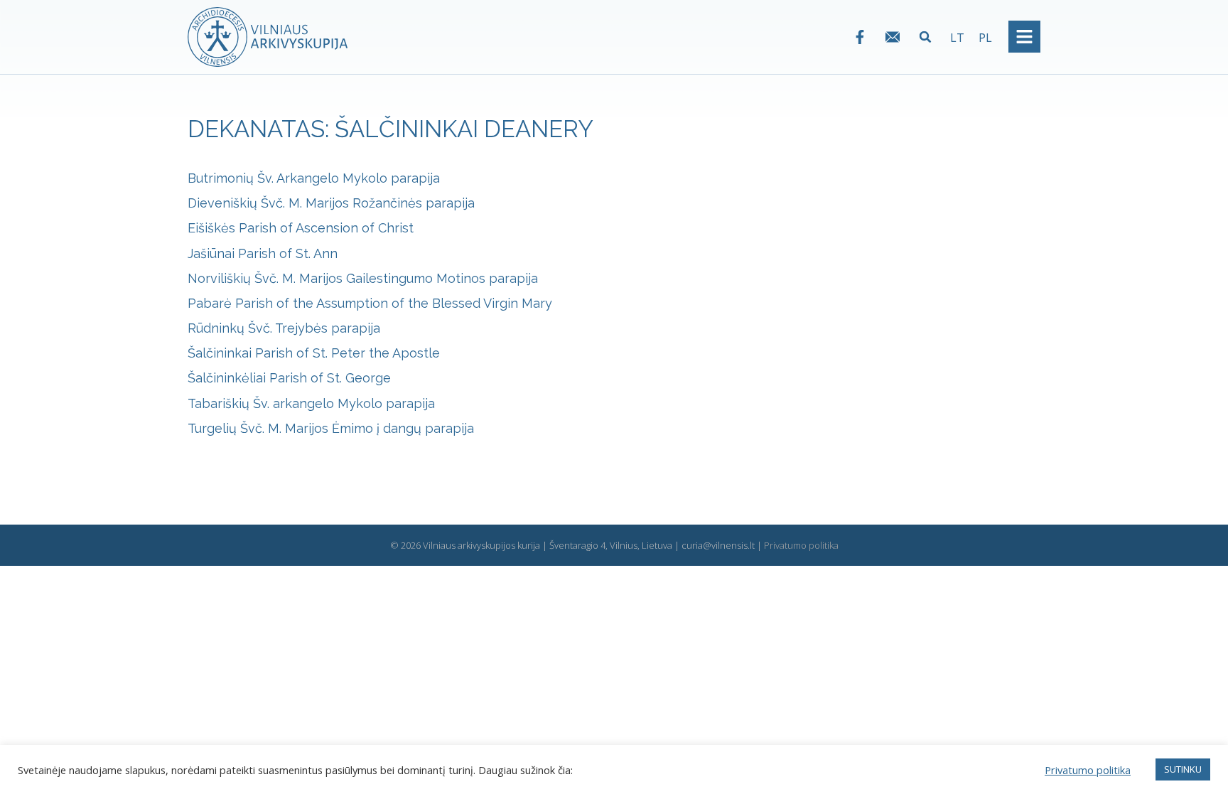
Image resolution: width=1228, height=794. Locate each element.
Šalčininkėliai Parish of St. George (289, 377)
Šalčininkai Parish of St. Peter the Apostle (314, 352)
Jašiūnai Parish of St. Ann (263, 253)
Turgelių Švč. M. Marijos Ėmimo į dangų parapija (331, 428)
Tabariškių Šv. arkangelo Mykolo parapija (311, 403)
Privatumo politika (801, 545)
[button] (925, 36)
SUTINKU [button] (1183, 769)
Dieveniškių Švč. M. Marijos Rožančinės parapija (331, 202)
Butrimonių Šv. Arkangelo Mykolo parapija (314, 178)
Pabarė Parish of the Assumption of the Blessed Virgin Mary (370, 303)
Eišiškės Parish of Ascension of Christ (301, 227)
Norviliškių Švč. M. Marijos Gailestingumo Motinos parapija (363, 278)
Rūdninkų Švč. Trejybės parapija (284, 328)
